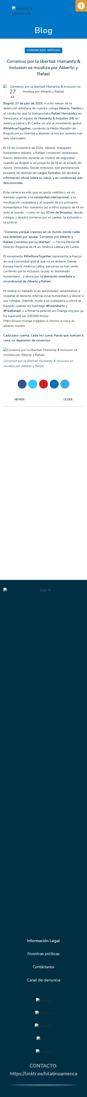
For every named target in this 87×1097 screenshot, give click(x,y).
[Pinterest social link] (43, 384)
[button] (81, 6)
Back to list (43, 399)
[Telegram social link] (64, 384)
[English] (49, 10)
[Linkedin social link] (54, 384)
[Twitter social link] (32, 384)
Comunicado (36, 50)
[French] (54, 10)
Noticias (54, 50)
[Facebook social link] (22, 384)
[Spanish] (60, 10)
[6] (43, 1051)
